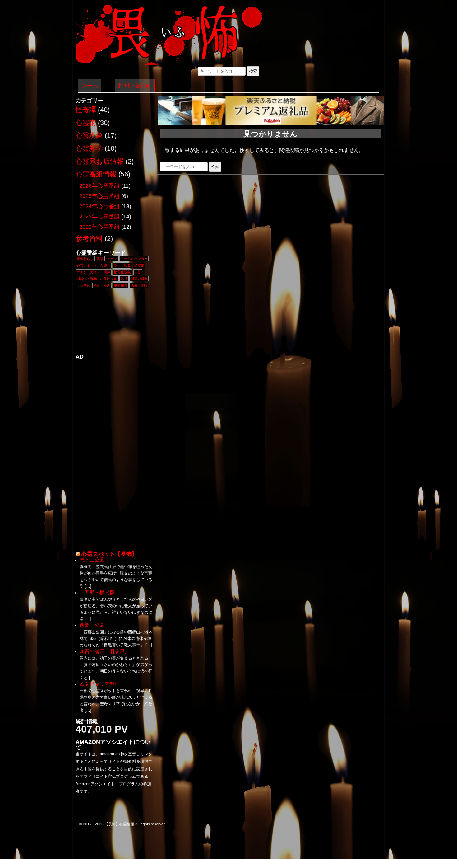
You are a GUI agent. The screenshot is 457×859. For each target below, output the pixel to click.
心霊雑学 (89, 148)
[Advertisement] (114, 452)
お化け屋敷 (108, 278)
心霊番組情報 (96, 174)
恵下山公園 (92, 559)
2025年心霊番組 (99, 196)
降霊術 (139, 265)
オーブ (112, 259)
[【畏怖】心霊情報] (169, 34)
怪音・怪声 (101, 285)
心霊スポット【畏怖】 (109, 554)
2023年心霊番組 (99, 217)
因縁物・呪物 (86, 278)
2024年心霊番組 (99, 206)
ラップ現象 (122, 265)
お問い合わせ (134, 85)
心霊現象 (89, 135)
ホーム (89, 85)
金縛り (105, 265)
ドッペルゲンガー (134, 259)
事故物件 (120, 285)
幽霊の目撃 (139, 278)
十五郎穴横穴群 (97, 592)
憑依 (134, 285)
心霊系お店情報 (100, 161)
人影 (137, 272)
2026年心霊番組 (99, 186)
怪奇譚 (86, 110)
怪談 (100, 259)
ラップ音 (83, 285)
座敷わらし (85, 259)
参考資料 (89, 238)
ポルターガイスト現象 (93, 272)
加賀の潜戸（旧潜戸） (104, 651)
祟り (124, 278)
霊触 (144, 285)
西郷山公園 (92, 625)
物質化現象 (122, 272)
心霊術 (86, 123)
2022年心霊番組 (99, 227)
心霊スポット (86, 265)
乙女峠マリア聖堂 (99, 684)
